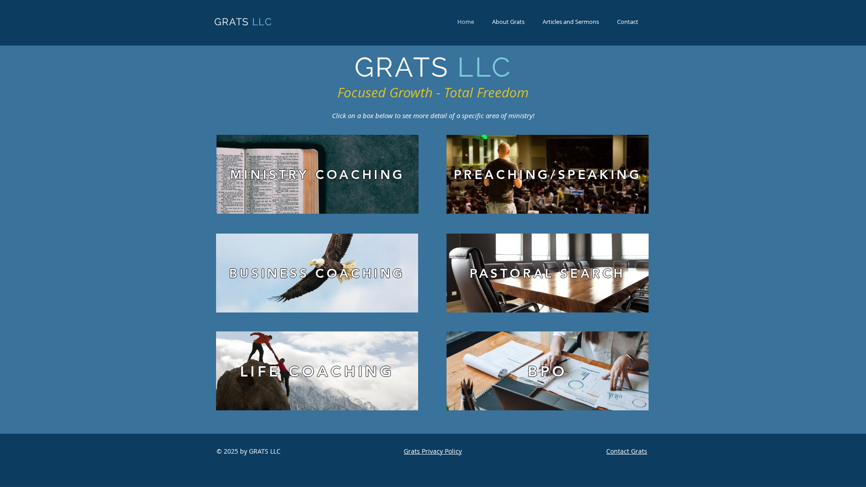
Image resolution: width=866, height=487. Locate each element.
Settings (785, 472)
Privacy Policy (356, 472)
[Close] (855, 472)
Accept (827, 472)
